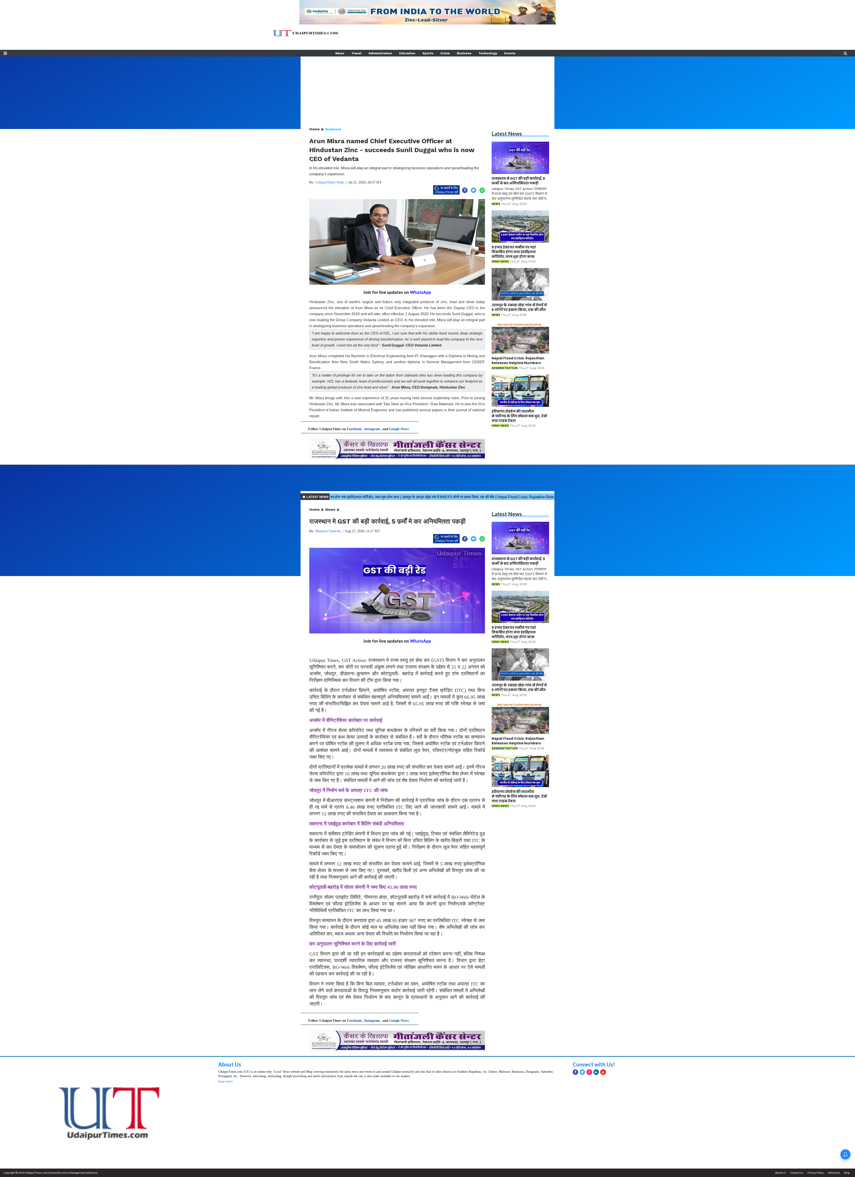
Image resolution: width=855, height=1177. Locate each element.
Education (407, 53)
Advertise (834, 1172)
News (339, 53)
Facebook (354, 429)
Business (464, 53)
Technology (487, 53)
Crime (445, 53)
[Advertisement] (427, 87)
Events (509, 53)
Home (314, 129)
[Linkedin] (596, 1072)
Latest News (507, 133)
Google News (399, 429)
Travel (356, 53)
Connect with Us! (594, 1064)
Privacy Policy (816, 1172)
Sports (427, 53)
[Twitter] (582, 1072)
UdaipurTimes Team (329, 182)
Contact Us (796, 1172)
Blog (846, 1172)
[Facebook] (575, 1072)
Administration (380, 53)
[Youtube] (603, 1072)
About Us (229, 1064)
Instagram (372, 429)
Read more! (225, 1081)
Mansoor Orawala (328, 531)
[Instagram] (589, 1072)
